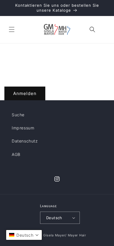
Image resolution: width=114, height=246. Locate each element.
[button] (11, 29)
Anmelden (25, 93)
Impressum (23, 127)
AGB (16, 154)
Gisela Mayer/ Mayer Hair (64, 235)
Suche (18, 114)
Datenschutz (25, 140)
